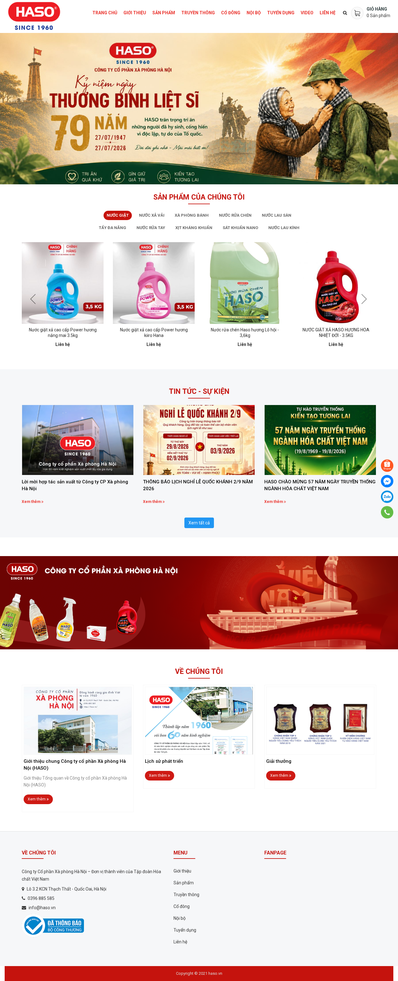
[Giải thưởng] (320, 721)
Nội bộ (254, 12)
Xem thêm (31, 502)
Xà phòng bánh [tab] (192, 215)
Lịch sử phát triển (164, 761)
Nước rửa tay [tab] (151, 227)
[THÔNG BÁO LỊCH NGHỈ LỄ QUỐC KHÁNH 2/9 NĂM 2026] (199, 440)
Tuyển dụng (280, 12)
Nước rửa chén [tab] (235, 215)
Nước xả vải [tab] (151, 215)
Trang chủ (104, 12)
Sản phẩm (163, 12)
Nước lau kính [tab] (283, 227)
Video (307, 12)
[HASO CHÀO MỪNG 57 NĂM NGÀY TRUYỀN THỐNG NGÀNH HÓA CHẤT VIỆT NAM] (320, 440)
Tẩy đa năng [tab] (112, 227)
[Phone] (387, 512)
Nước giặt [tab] (118, 215)
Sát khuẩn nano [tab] (240, 227)
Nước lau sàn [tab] (276, 215)
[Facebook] (387, 481)
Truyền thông (198, 12)
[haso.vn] (53, 925)
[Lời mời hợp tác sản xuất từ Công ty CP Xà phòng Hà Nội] (78, 440)
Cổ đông (230, 12)
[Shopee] (387, 465)
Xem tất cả (199, 522)
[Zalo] (387, 497)
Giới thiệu (134, 12)
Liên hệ (328, 12)
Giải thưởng (278, 761)
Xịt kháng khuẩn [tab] (193, 227)
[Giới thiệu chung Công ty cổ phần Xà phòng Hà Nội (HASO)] (78, 721)
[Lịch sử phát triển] (199, 721)
